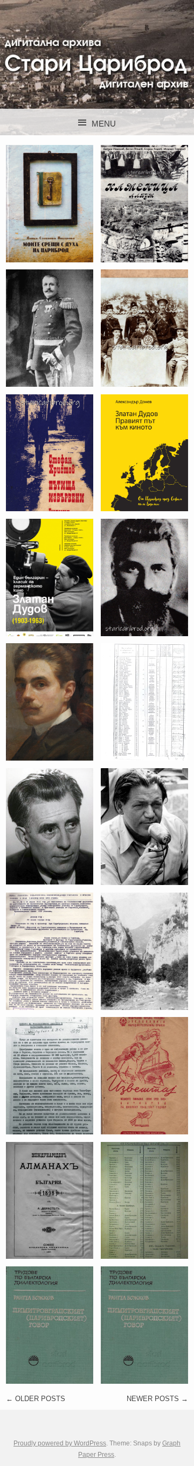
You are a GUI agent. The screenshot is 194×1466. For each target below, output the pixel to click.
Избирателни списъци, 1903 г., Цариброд (145, 701)
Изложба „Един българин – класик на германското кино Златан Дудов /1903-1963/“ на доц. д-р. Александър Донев (51, 616)
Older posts (35, 1399)
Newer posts (157, 1399)
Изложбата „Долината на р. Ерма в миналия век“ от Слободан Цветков (144, 957)
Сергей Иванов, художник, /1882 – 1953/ (49, 701)
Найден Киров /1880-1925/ (144, 576)
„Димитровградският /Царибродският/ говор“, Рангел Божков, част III (69, 1324)
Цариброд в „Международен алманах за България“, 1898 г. (54, 1200)
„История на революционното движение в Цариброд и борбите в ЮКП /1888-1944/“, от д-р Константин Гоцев (60, 1099)
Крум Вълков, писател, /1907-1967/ (49, 825)
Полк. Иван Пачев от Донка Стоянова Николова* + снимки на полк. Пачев (49, 334)
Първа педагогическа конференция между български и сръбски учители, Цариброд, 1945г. (54, 973)
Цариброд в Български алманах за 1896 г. (144, 328)
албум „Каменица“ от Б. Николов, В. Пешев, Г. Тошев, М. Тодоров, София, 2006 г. (144, 226)
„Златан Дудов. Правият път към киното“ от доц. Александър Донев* (144, 459)
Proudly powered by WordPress (59, 1443)
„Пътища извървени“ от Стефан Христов (49, 452)
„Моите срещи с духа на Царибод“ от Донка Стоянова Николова (49, 209)
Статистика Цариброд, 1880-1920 (144, 1199)
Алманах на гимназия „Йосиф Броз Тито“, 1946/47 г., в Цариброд (144, 1075)
